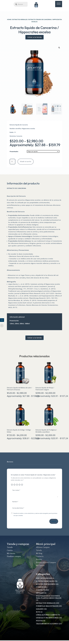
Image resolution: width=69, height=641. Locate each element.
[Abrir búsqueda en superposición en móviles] (23, 4)
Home (9, 19)
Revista (39, 559)
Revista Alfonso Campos (46, 562)
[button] (59, 47)
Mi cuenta (11, 553)
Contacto (39, 556)
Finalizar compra (14, 556)
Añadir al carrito (25, 161)
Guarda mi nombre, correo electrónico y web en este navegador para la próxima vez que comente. (35, 514)
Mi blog (39, 553)
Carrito (10, 550)
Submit (53, 521)
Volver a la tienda (34, 37)
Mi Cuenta (40, 566)
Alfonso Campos (43, 547)
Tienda (10, 547)
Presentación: (14, 151)
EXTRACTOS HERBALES (19, 19)
